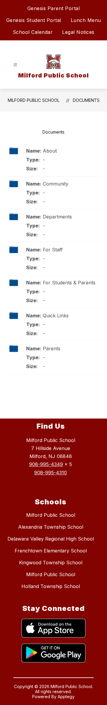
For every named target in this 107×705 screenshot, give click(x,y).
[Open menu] (15, 64)
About (50, 151)
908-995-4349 (46, 464)
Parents (51, 348)
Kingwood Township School (50, 562)
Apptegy (66, 696)
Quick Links (56, 316)
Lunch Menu (86, 20)
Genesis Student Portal (33, 20)
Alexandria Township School (50, 527)
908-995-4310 (50, 473)
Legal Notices (78, 32)
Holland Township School (50, 586)
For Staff (53, 250)
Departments (57, 217)
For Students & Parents (69, 283)
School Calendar (33, 32)
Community (55, 184)
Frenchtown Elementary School (51, 551)
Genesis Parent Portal (53, 8)
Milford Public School (33, 100)
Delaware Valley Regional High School (50, 539)
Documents (86, 100)
